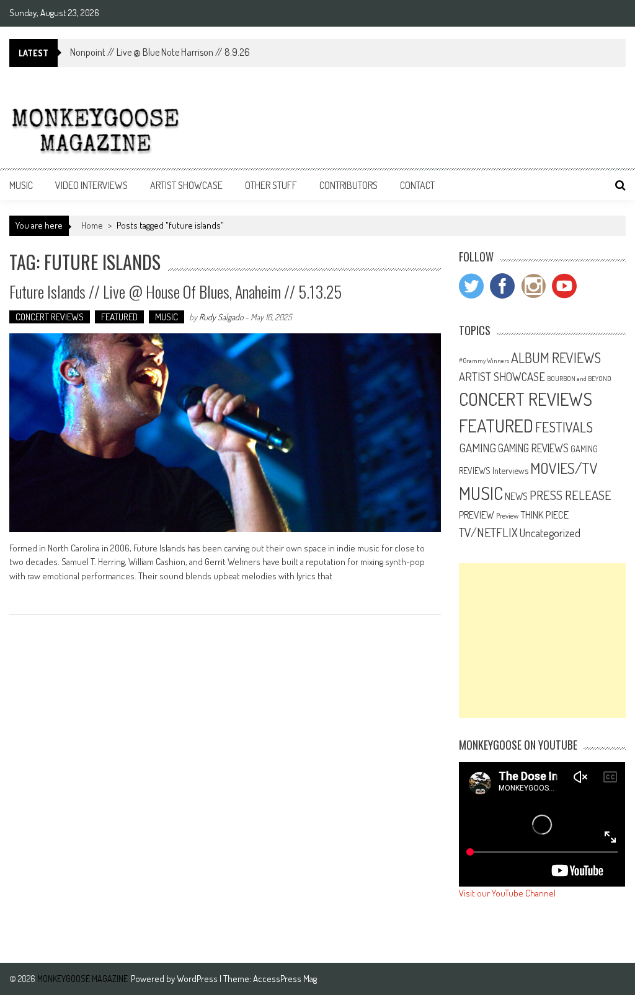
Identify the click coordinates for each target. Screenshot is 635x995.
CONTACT (417, 185)
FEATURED (119, 317)
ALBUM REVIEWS (556, 357)
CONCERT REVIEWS (50, 317)
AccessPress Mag (285, 978)
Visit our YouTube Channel (507, 893)
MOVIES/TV (564, 468)
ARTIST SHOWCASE (186, 185)
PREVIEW (476, 514)
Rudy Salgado (221, 317)
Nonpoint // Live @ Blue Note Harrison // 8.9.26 (160, 52)
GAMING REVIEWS (533, 448)
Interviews (510, 470)
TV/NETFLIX (488, 532)
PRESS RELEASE (570, 495)
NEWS (516, 496)
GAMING (477, 447)
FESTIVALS (564, 427)
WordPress (198, 978)
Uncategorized (550, 533)
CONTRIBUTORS (348, 185)
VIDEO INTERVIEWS (91, 185)
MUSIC (21, 185)
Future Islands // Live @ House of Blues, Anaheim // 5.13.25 (175, 291)
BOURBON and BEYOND (579, 378)
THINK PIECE (544, 514)
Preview (507, 515)
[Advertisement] (543, 640)
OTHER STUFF (271, 185)
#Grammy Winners (484, 360)
